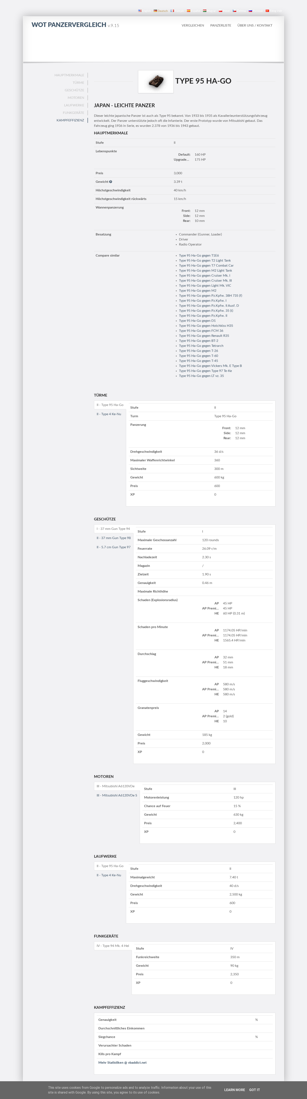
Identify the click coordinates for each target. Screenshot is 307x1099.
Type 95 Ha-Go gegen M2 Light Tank (205, 270)
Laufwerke (74, 105)
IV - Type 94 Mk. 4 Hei (113, 946)
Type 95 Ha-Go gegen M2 (197, 290)
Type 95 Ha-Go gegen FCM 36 (201, 330)
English (146, 11)
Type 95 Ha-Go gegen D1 (197, 320)
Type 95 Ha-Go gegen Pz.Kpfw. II (203, 315)
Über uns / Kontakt (254, 25)
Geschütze (74, 90)
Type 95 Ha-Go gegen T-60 (198, 355)
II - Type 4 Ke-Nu (109, 414)
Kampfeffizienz (70, 120)
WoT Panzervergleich (75, 25)
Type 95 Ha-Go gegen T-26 (198, 350)
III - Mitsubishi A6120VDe (115, 786)
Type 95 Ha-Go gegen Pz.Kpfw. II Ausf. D (209, 305)
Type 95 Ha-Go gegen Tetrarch (201, 345)
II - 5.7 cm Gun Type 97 (114, 547)
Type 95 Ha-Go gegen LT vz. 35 (201, 376)
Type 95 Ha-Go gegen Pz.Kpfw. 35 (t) (206, 310)
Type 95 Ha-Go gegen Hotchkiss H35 (206, 325)
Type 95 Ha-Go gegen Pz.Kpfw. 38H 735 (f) (210, 295)
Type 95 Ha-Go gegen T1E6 (199, 255)
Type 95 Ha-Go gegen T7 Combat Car (206, 265)
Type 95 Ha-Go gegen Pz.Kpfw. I (202, 300)
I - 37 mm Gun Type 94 (113, 528)
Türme (78, 82)
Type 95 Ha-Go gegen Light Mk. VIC (205, 285)
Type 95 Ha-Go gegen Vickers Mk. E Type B (210, 366)
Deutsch (163, 11)
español (195, 11)
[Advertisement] (153, 45)
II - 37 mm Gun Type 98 (114, 538)
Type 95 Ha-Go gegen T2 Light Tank (205, 260)
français (179, 11)
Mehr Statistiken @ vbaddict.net (122, 1062)
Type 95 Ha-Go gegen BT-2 (198, 340)
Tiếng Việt (276, 11)
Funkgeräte (73, 112)
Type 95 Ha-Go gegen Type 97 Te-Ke (205, 371)
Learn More (234, 1090)
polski (226, 11)
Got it (254, 1090)
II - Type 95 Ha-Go (110, 405)
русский (258, 11)
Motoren (76, 97)
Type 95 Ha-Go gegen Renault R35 (204, 335)
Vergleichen (193, 25)
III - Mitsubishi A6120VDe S (117, 795)
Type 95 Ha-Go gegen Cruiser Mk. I (204, 275)
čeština (241, 11)
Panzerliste (220, 25)
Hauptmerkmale (69, 75)
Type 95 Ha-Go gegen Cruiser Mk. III (205, 280)
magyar (211, 11)
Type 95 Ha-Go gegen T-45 (198, 361)
